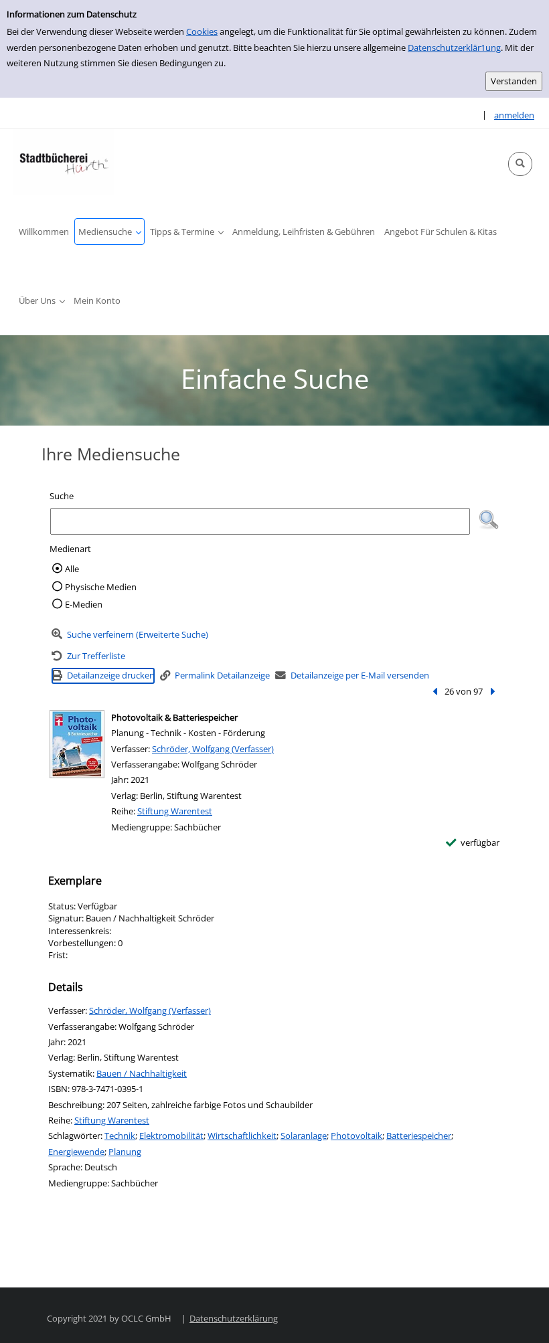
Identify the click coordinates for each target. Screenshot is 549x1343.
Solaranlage (304, 1136)
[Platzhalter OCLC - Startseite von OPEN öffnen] (63, 161)
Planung (124, 1152)
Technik (119, 1136)
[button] (520, 164)
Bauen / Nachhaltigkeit (141, 1073)
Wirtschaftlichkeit (242, 1136)
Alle (72, 569)
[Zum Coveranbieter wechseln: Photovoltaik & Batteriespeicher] (77, 744)
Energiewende (76, 1152)
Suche (62, 496)
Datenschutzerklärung (233, 1318)
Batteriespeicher (418, 1136)
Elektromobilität (171, 1136)
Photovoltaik (356, 1136)
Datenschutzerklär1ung (454, 47)
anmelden (514, 115)
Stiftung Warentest (174, 811)
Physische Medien (101, 587)
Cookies (202, 31)
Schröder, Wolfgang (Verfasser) (213, 749)
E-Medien (83, 604)
